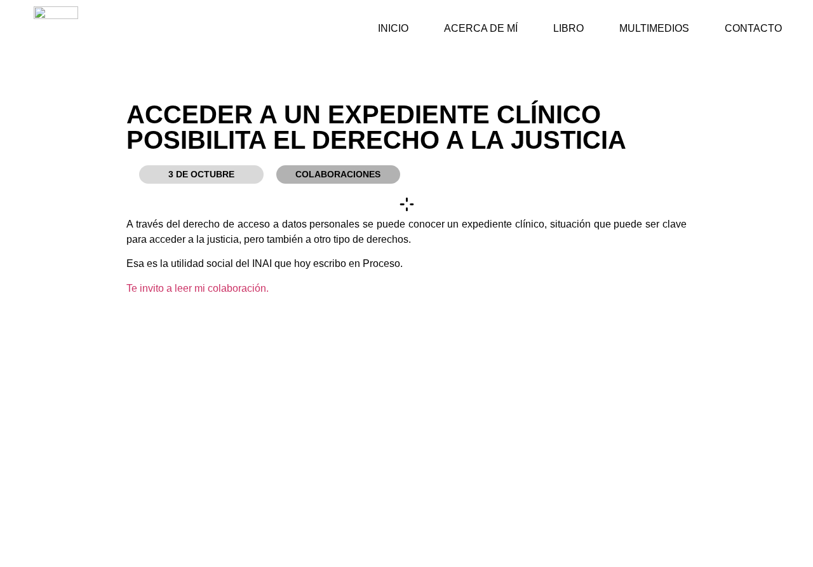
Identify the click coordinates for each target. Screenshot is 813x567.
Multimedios (654, 28)
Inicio (393, 28)
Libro (568, 28)
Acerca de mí (481, 28)
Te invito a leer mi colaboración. (197, 288)
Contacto (753, 28)
